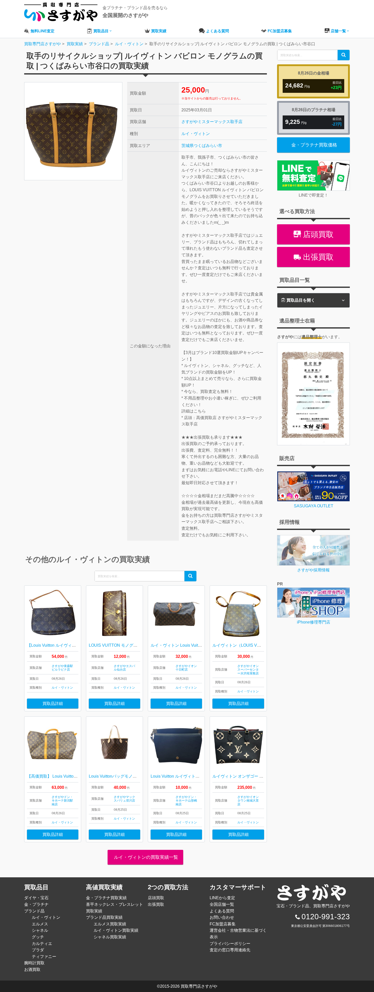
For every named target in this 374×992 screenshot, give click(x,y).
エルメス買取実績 (110, 924)
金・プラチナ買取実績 (106, 898)
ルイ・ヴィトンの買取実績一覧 (145, 857)
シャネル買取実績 (110, 937)
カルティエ (42, 943)
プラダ (38, 950)
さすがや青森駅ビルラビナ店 (62, 667)
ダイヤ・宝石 (36, 898)
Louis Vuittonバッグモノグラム (117, 776)
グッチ (38, 937)
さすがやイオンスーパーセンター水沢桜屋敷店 (248, 669)
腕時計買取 (34, 963)
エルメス (40, 924)
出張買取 (317, 257)
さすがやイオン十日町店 (186, 667)
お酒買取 (32, 969)
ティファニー (44, 956)
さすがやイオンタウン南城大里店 (248, 800)
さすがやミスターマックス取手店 (211, 122)
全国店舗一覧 (222, 904)
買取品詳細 (52, 703)
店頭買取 (317, 234)
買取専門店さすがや (199, 986)
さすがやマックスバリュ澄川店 (124, 798)
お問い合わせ (222, 917)
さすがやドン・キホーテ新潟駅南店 (62, 800)
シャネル (40, 930)
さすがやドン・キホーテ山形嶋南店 (186, 800)
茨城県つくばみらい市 (201, 145)
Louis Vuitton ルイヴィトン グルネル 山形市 (190, 776)
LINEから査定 (222, 898)
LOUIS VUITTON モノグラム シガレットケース (132, 645)
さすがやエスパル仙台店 (124, 667)
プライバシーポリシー (230, 943)
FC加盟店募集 (223, 924)
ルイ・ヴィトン (195, 133)
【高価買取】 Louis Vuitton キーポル (60, 776)
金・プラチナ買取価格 (314, 144)
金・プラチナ (36, 904)
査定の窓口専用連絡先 (230, 950)
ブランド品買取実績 (104, 917)
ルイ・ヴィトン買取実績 (116, 930)
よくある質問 (222, 911)
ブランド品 (34, 911)
